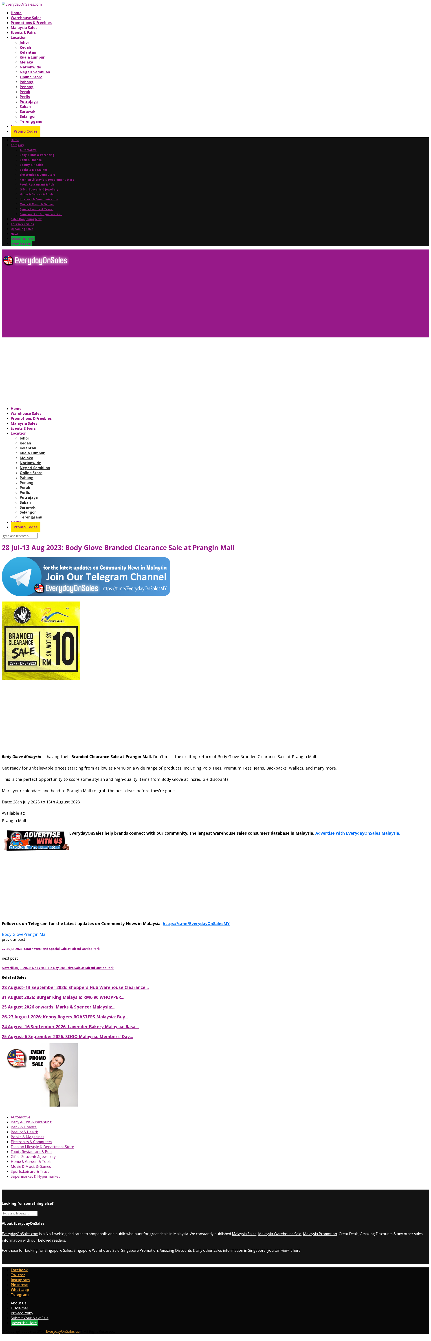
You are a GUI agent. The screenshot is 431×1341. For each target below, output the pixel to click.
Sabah (25, 106)
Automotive (28, 150)
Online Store (31, 76)
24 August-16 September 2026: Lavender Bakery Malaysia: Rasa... (70, 1026)
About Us (18, 1303)
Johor (24, 42)
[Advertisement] (136, 303)
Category (17, 145)
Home (16, 12)
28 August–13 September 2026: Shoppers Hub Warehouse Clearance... (75, 987)
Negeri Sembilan (35, 72)
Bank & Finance (31, 160)
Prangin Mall (35, 934)
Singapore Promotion (139, 1250)
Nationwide (30, 67)
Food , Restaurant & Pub (37, 184)
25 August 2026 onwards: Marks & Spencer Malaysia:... (58, 1007)
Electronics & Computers (37, 175)
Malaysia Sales (24, 27)
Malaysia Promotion (320, 1233)
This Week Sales (22, 224)
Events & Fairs (23, 32)
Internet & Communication (39, 199)
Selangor (28, 116)
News (15, 234)
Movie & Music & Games (37, 204)
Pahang (26, 81)
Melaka (26, 62)
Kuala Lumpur (32, 57)
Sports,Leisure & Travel (36, 209)
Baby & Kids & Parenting (37, 155)
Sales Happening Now (26, 219)
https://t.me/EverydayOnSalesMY (196, 923)
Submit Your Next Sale (29, 1317)
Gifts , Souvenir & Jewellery (39, 189)
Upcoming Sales (22, 229)
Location (18, 37)
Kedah (25, 47)
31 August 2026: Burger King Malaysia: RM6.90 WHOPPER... (63, 997)
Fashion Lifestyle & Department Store (47, 180)
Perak (25, 91)
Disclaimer (19, 1308)
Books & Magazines (34, 170)
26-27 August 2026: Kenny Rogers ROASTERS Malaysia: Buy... (65, 1016)
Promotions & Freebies (31, 22)
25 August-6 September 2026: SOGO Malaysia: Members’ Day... (67, 1036)
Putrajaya (29, 101)
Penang (26, 86)
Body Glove (12, 934)
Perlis (25, 96)
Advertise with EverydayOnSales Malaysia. (357, 833)
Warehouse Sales (26, 17)
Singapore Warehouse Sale (96, 1250)
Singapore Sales (58, 1250)
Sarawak (27, 111)
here (297, 1250)
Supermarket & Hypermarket (41, 214)
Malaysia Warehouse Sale (279, 1233)
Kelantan (28, 52)
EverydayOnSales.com (20, 1233)
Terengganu (31, 121)
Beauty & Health (31, 165)
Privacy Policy (22, 1312)
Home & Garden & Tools (37, 194)
